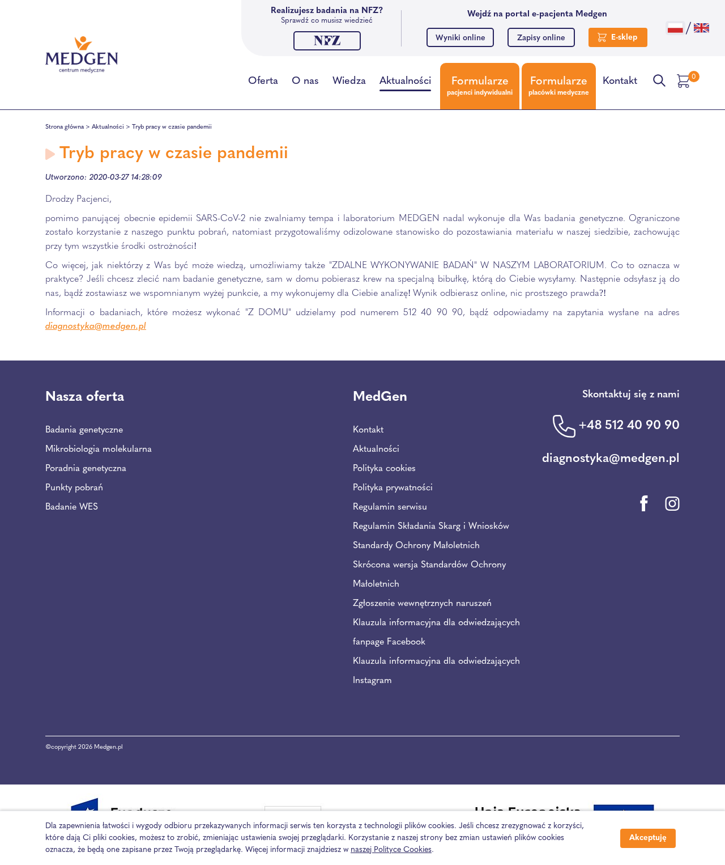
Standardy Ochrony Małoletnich (416, 545)
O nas (305, 82)
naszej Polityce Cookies (391, 850)
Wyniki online (460, 38)
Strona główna (64, 127)
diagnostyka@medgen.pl (95, 326)
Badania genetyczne (84, 430)
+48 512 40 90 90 (629, 425)
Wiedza (349, 82)
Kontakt (620, 82)
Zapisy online (541, 38)
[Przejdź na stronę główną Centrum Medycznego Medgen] (81, 54)
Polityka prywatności (393, 488)
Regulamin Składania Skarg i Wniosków (431, 526)
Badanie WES (71, 507)
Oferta (263, 82)
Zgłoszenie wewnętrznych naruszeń (422, 603)
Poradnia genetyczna (85, 468)
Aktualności (405, 82)
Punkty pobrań (74, 488)
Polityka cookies (384, 468)
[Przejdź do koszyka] (685, 81)
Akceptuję (648, 838)
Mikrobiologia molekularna (98, 449)
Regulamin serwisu (390, 507)
